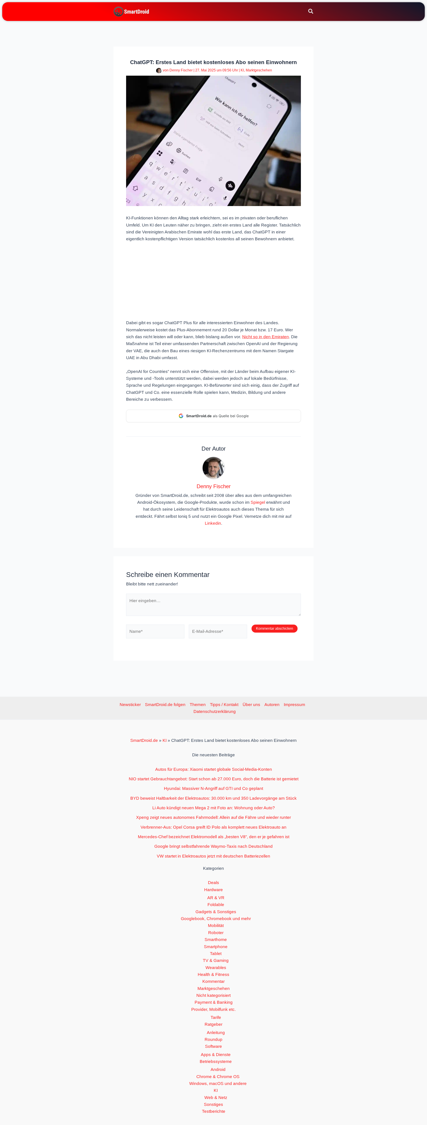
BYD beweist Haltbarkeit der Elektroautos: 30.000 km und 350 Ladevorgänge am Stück (213, 798)
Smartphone (216, 946)
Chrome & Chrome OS (218, 1076)
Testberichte (213, 1111)
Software (213, 1046)
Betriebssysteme (216, 1061)
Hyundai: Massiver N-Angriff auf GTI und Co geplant (213, 788)
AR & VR (215, 897)
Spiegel (258, 502)
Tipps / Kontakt (224, 704)
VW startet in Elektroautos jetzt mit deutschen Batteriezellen (213, 856)
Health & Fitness (213, 974)
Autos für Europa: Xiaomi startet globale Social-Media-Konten (213, 769)
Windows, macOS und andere (218, 1083)
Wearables (215, 967)
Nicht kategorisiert (213, 995)
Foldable (215, 904)
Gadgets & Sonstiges (215, 911)
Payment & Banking (214, 1002)
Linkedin (213, 523)
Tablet (216, 953)
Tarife (216, 1017)
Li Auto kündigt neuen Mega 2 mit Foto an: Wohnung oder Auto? (213, 807)
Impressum (294, 704)
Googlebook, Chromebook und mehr (216, 918)
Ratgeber (213, 1024)
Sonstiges (213, 1104)
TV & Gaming (216, 960)
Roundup (213, 1039)
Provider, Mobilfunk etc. (213, 1009)
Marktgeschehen (259, 70)
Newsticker (130, 704)
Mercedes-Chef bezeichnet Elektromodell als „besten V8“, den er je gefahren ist (213, 836)
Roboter (216, 932)
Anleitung (216, 1032)
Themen (198, 704)
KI (242, 70)
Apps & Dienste (216, 1054)
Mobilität (216, 925)
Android (218, 1069)
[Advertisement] (213, 280)
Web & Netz (215, 1097)
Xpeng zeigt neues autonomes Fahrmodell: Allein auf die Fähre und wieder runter (213, 817)
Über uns (251, 704)
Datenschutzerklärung (214, 711)
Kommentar (213, 981)
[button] (311, 12)
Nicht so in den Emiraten (265, 336)
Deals (213, 882)
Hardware (213, 889)
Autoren (272, 704)
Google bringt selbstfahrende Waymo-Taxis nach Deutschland (213, 846)
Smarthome (216, 939)
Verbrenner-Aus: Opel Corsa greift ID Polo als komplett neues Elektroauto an (213, 827)
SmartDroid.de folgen (165, 704)
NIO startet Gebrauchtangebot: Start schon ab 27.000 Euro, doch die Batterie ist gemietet (213, 779)
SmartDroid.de (144, 740)
